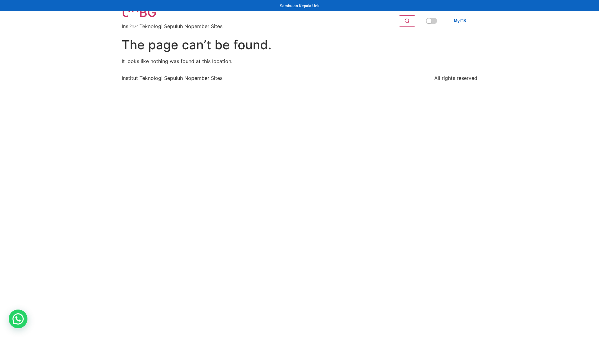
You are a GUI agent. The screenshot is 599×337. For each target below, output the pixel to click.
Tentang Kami (292, 21)
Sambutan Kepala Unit (299, 6)
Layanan (233, 21)
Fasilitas (260, 21)
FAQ (320, 21)
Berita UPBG (344, 21)
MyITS (460, 20)
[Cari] (407, 21)
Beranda (209, 21)
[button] (18, 319)
